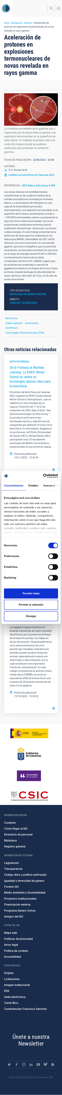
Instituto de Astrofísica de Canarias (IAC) (31, 175)
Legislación (11, 863)
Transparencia (13, 868)
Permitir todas (31, 593)
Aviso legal (11, 944)
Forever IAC (11, 886)
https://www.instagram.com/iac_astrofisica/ (23, 1064)
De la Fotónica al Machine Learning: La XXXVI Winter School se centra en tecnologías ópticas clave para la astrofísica (30, 376)
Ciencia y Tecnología (23, 302)
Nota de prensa (19, 361)
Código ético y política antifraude (25, 874)
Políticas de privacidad (18, 939)
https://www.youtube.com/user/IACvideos (38, 1064)
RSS (6, 991)
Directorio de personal (18, 834)
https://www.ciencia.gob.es (29, 733)
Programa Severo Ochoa (19, 910)
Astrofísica (11, 318)
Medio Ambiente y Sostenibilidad (24, 892)
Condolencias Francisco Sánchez (25, 1009)
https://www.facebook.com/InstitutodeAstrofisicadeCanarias (16, 1064)
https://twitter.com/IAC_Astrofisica (9, 1064)
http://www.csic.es (29, 796)
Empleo (9, 973)
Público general (14, 323)
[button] (31, 109)
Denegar (31, 616)
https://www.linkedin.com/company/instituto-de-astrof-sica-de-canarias (31, 1064)
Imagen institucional (17, 985)
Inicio (6, 22)
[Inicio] (6, 8)
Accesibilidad (12, 956)
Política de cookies (16, 950)
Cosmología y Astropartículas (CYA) (25, 332)
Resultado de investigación (28, 294)
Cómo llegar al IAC (16, 828)
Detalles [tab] (33, 485)
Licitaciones (12, 979)
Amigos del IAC (13, 916)
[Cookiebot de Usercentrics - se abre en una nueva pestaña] (43, 476)
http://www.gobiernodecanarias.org (29, 754)
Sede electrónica (14, 997)
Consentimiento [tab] (13, 485)
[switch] (53, 556)
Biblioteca (10, 840)
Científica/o (12, 327)
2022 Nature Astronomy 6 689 (38, 185)
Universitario (32, 323)
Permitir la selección (31, 604)
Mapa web (10, 932)
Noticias (28, 22)
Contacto (10, 822)
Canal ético (11, 1003)
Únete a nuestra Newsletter (31, 1040)
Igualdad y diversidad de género (24, 880)
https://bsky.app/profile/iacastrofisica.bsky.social (45, 1064)
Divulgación (17, 22)
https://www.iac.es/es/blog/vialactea (52, 1064)
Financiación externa (17, 904)
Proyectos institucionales (20, 898)
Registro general (14, 846)
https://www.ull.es (29, 776)
